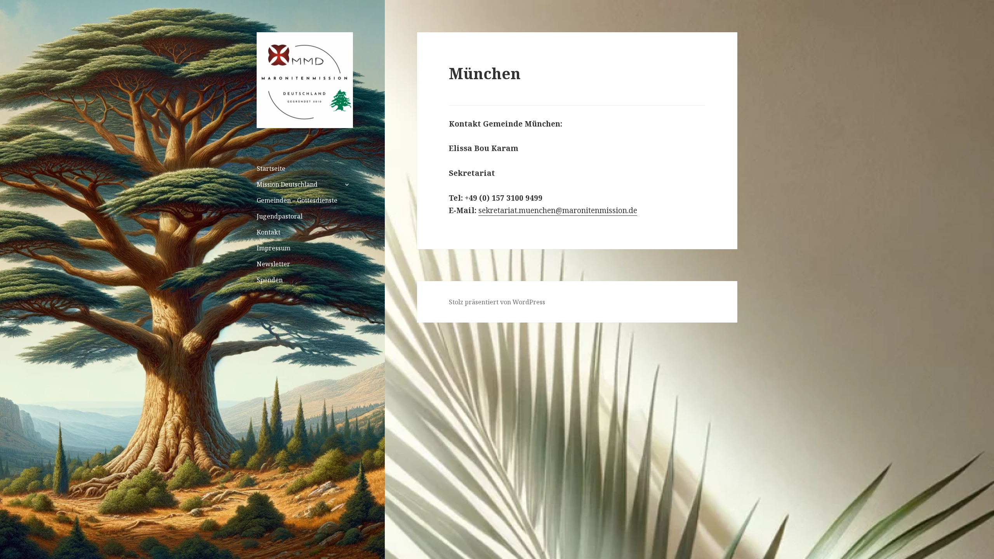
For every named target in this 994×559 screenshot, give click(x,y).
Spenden (270, 280)
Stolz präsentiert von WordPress (497, 302)
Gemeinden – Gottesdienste (297, 200)
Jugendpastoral (279, 216)
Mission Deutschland (287, 184)
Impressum (273, 248)
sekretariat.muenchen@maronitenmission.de (557, 210)
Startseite (271, 168)
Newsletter (273, 264)
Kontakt (268, 232)
